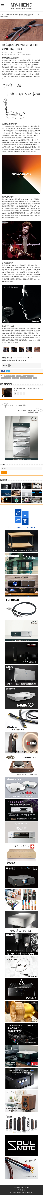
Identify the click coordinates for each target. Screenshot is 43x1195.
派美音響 (22, 54)
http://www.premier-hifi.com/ (23, 358)
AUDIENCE (15, 15)
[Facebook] (20, 1190)
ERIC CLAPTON (21, 375)
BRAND (8, 15)
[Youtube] (22, 1190)
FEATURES (30, 375)
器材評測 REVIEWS (15, 54)
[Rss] (18, 1190)
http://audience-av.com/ (17, 360)
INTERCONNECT (6, 378)
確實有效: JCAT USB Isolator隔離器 (15, 405)
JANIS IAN (15, 378)
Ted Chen (6, 53)
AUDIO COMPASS (9, 375)
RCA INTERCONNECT (26, 378)
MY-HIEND (25, 1187)
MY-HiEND (22, 4)
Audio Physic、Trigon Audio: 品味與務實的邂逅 (28, 410)
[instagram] (24, 1190)
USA (35, 378)
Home (3, 15)
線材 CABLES (29, 54)
